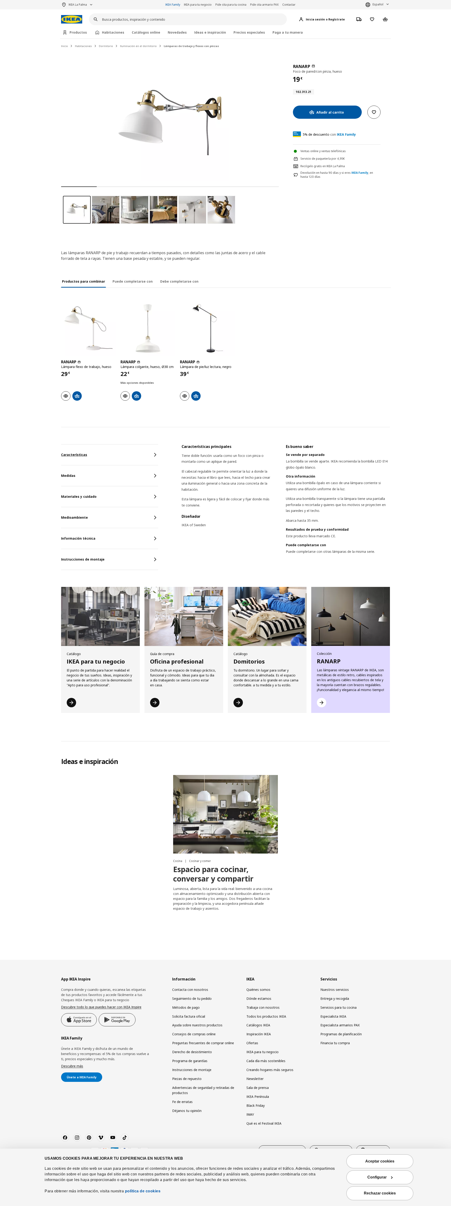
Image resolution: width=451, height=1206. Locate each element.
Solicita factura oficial (188, 1016)
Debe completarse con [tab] (179, 281)
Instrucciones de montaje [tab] (83, 559)
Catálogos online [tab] (146, 32)
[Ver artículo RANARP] (88, 328)
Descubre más (72, 1066)
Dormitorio (106, 46)
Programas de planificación (341, 1034)
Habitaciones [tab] (113, 32)
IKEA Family (172, 5)
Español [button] (378, 4)
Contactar (288, 5)
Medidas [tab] (68, 475)
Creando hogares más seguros (269, 1070)
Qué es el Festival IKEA (263, 1123)
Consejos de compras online (194, 1034)
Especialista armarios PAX (340, 1025)
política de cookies (143, 1191)
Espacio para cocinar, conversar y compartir (213, 874)
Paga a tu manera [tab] (287, 32)
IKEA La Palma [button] (78, 5)
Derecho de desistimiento (192, 1052)
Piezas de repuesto (187, 1078)
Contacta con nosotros (190, 989)
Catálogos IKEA (258, 1025)
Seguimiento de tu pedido (192, 998)
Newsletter (255, 1078)
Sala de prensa (257, 1087)
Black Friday (255, 1105)
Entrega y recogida (334, 998)
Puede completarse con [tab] (133, 281)
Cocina (178, 861)
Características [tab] (74, 454)
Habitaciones (83, 46)
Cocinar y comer (200, 861)
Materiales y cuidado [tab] (79, 496)
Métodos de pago (186, 1007)
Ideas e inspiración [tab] (210, 32)
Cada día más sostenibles (265, 1061)
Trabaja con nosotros (263, 1007)
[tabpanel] (286, 505)
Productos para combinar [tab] (83, 281)
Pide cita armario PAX (264, 5)
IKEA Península (257, 1096)
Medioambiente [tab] (74, 517)
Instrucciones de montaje (191, 1070)
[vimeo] (101, 1138)
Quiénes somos (258, 989)
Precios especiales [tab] (249, 32)
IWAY (250, 1114)
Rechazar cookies (380, 1193)
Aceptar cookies (379, 1161)
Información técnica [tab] (78, 538)
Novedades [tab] (177, 32)
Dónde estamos (258, 998)
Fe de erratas (182, 1101)
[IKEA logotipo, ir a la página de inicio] (71, 19)
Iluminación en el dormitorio (138, 46)
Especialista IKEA (333, 1016)
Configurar (377, 1177)
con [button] (329, 134)
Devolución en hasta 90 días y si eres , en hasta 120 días (336, 175)
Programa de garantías (189, 1061)
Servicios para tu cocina (338, 1007)
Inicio (64, 46)
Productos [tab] (78, 32)
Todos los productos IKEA (266, 1016)
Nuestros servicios (334, 989)
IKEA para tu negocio (198, 5)
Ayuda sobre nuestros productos (197, 1025)
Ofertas (252, 1043)
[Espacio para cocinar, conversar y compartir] (225, 814)
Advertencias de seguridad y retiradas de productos (203, 1090)
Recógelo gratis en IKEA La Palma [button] (322, 166)
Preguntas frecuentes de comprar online (203, 1043)
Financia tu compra (335, 1043)
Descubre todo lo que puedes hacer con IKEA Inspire (101, 1007)
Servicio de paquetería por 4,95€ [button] (322, 159)
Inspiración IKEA (258, 1034)
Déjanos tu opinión (187, 1110)
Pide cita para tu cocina (230, 5)
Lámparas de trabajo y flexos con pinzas (191, 46)
